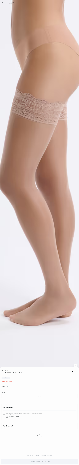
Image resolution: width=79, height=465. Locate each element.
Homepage (30, 455)
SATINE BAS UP (5, 370)
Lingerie (37, 455)
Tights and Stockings (46, 455)
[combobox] (39, 396)
